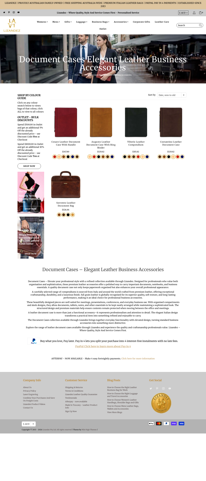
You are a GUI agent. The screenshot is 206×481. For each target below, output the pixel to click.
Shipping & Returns (74, 387)
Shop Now (29, 166)
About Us (27, 387)
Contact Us (28, 408)
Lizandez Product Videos (34, 404)
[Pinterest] (9, 12)
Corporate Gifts (141, 22)
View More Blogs (114, 412)
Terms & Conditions (74, 391)
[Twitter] (4, 12)
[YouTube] (18, 12)
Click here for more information (138, 358)
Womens (42, 22)
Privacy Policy (29, 391)
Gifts (68, 22)
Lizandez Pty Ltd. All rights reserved (57, 430)
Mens (55, 22)
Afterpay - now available (76, 401)
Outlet (103, 29)
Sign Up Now (71, 411)
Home (77, 75)
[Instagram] (13, 12)
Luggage (81, 22)
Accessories (120, 22)
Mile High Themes (89, 430)
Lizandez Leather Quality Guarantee (81, 394)
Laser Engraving (30, 394)
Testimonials (71, 398)
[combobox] (172, 95)
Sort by (152, 95)
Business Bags (100, 22)
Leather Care (162, 22)
